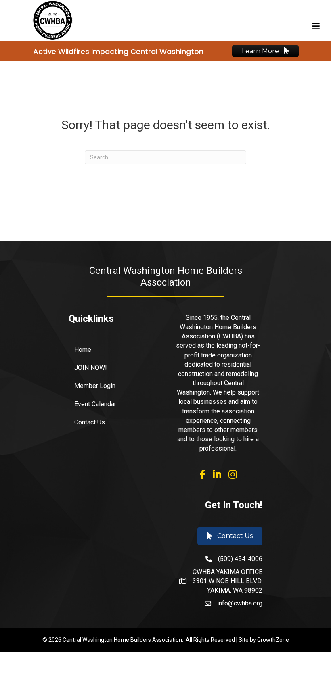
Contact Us (89, 422)
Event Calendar (95, 404)
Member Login (94, 386)
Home (82, 349)
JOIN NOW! (90, 368)
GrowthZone (273, 640)
